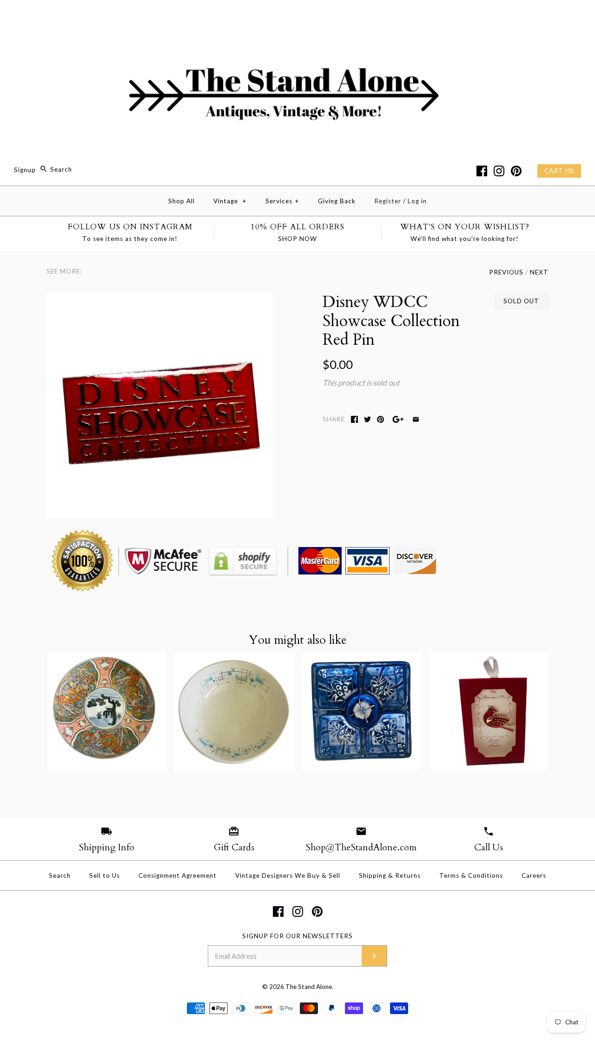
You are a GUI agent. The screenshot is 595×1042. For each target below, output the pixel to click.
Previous (506, 272)
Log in (417, 201)
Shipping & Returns (390, 875)
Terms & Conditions (471, 875)
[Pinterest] (516, 171)
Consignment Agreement (178, 875)
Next (539, 272)
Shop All (181, 201)
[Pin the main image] (380, 419)
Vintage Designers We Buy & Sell (287, 875)
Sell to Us (104, 875)
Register (387, 201)
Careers (534, 875)
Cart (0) (559, 170)
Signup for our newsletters (297, 936)
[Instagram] (499, 171)
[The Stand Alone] (297, 15)
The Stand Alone (308, 986)
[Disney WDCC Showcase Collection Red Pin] (159, 299)
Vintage (230, 201)
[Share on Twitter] (367, 419)
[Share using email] (415, 419)
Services (282, 201)
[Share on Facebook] (354, 419)
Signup (25, 169)
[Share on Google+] (398, 419)
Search (60, 875)
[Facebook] (481, 171)
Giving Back (337, 201)
